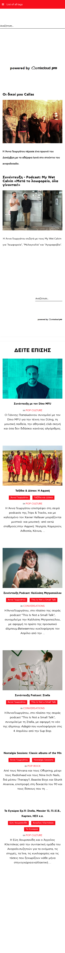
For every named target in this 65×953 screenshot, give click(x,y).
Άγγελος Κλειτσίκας (43, 823)
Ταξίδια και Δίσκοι (43, 497)
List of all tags (15, 4)
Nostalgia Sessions (43, 760)
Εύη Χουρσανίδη (18, 823)
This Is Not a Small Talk (43, 600)
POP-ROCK (34, 766)
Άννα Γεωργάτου (19, 497)
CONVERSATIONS (34, 605)
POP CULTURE (34, 410)
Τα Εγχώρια (32, 829)
